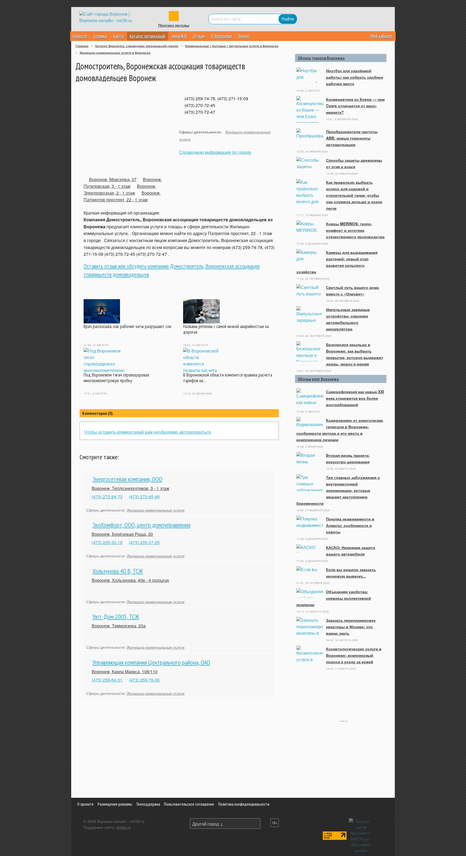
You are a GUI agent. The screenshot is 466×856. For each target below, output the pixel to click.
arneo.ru (123, 827)
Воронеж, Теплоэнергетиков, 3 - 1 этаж (130, 488)
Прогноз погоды (173, 25)
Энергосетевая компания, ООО (127, 479)
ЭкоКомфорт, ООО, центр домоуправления (141, 525)
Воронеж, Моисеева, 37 (112, 179)
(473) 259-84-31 (107, 680)
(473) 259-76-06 (144, 680)
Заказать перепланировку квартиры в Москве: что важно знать (351, 626)
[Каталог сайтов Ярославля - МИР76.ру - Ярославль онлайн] (361, 835)
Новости (80, 36)
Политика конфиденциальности (243, 804)
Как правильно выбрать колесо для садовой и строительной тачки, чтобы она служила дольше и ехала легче (354, 195)
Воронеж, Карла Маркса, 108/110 (124, 671)
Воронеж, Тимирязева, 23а (119, 626)
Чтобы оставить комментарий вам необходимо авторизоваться (147, 432)
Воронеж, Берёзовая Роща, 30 (122, 534)
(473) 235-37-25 (144, 542)
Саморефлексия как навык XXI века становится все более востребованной (355, 398)
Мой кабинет (382, 36)
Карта (118, 36)
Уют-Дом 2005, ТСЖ (115, 616)
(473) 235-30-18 (107, 542)
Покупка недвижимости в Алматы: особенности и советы (350, 525)
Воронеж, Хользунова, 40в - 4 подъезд (130, 580)
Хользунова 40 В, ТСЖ (117, 571)
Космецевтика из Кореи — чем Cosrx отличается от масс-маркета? (355, 105)
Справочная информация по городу (215, 152)
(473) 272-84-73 (107, 496)
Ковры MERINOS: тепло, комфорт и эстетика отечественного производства (355, 230)
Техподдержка (148, 804)
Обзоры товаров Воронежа (321, 58)
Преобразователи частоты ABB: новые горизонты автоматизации (352, 138)
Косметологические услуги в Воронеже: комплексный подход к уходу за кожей (354, 655)
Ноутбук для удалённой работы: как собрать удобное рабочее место (354, 77)
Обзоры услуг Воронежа (318, 379)
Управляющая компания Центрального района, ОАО (151, 662)
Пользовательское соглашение (189, 804)
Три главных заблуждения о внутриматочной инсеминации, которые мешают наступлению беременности (338, 490)
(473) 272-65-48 (144, 496)
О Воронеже (221, 36)
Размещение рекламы (115, 804)
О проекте (85, 804)
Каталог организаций (147, 36)
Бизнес (244, 36)
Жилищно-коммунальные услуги (155, 510)
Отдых (199, 36)
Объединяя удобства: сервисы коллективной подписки (333, 598)
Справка (100, 36)
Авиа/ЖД (179, 36)
